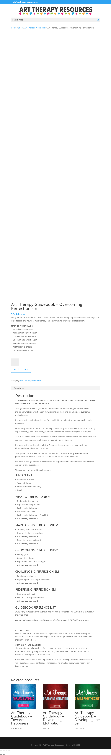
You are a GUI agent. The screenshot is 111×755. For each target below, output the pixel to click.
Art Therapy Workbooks (35, 27)
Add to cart (21, 369)
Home (13, 27)
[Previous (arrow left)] (1, 754)
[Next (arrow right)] (4, 754)
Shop (20, 27)
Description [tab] (19, 388)
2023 (78, 745)
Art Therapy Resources (53, 745)
